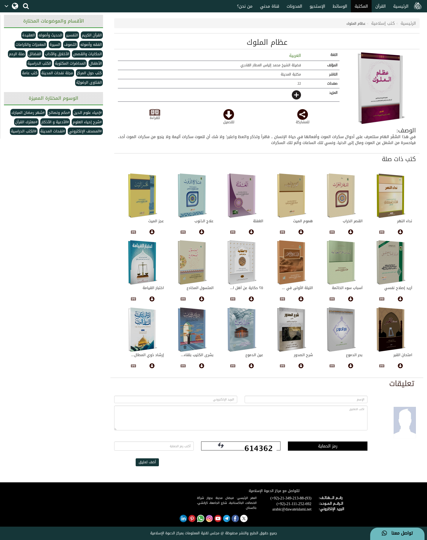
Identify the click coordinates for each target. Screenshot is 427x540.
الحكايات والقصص (87, 53)
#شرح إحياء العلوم (87, 122)
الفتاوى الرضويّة (89, 82)
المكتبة (361, 6)
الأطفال (95, 63)
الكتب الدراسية (39, 63)
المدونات (294, 6)
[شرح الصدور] (291, 329)
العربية (294, 55)
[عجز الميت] (142, 195)
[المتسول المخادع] (192, 262)
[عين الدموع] (242, 329)
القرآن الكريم (92, 35)
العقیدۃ (28, 35)
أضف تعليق (147, 462)
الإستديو (317, 6)
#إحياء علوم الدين (88, 112)
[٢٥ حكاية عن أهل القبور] (242, 262)
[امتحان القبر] (391, 329)
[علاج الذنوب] (192, 195)
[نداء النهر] (391, 195)
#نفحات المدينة (52, 131)
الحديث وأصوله (50, 35)
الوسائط (340, 6)
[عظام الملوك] (381, 88)
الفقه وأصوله (91, 44)
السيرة (55, 44)
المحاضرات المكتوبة (70, 63)
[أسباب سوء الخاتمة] (341, 262)
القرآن (380, 6)
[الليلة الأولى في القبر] (291, 262)
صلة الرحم (17, 53)
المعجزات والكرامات (31, 44)
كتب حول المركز (89, 73)
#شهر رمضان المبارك (28, 112)
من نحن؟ (245, 6)
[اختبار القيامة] (142, 262)
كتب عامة (30, 73)
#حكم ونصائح (59, 112)
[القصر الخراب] (341, 195)
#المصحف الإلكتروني (85, 131)
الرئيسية (400, 6)
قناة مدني (269, 6)
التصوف (70, 44)
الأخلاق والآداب (57, 53)
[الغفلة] (242, 195)
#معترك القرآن (26, 122)
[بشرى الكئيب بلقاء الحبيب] (192, 329)
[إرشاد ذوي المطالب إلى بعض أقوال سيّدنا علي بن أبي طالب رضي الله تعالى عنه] (142, 329)
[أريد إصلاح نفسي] (391, 262)
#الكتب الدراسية (24, 131)
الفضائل (34, 53)
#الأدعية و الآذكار (55, 122)
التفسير (72, 35)
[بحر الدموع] (341, 329)
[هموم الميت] (291, 195)
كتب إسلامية (383, 23)
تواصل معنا (400, 533)
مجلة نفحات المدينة (57, 73)
